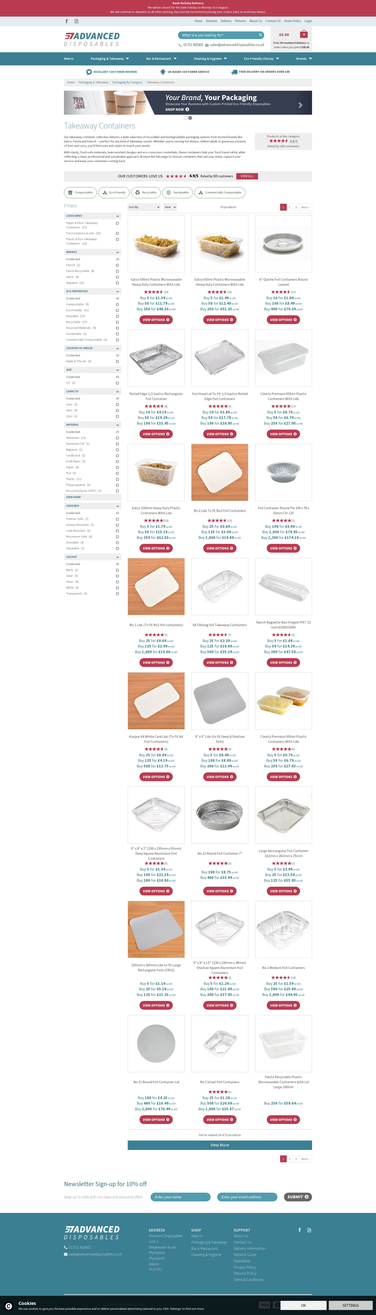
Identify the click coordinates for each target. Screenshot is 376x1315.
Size (69, 370)
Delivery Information (249, 1248)
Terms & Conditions (248, 1280)
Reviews (211, 21)
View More (220, 1145)
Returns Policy (245, 1273)
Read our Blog (76, 21)
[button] (72, 103)
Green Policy (292, 21)
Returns (240, 21)
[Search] (260, 35)
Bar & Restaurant (204, 1248)
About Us (241, 1236)
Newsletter (242, 1261)
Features (72, 506)
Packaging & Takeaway (209, 1242)
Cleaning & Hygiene (206, 1254)
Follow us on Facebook (66, 21)
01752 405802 (193, 45)
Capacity (72, 391)
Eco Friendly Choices (259, 58)
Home (199, 21)
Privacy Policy (245, 1267)
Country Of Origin (79, 348)
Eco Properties (77, 291)
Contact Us (242, 1242)
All (117, 259)
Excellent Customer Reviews (115, 72)
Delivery (226, 21)
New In (196, 1236)
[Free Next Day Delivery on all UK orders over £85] (188, 102)
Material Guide (245, 1254)
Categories (74, 216)
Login (308, 21)
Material (72, 425)
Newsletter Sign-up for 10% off (105, 1190)
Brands (71, 252)
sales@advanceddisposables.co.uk (237, 45)
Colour (71, 557)
